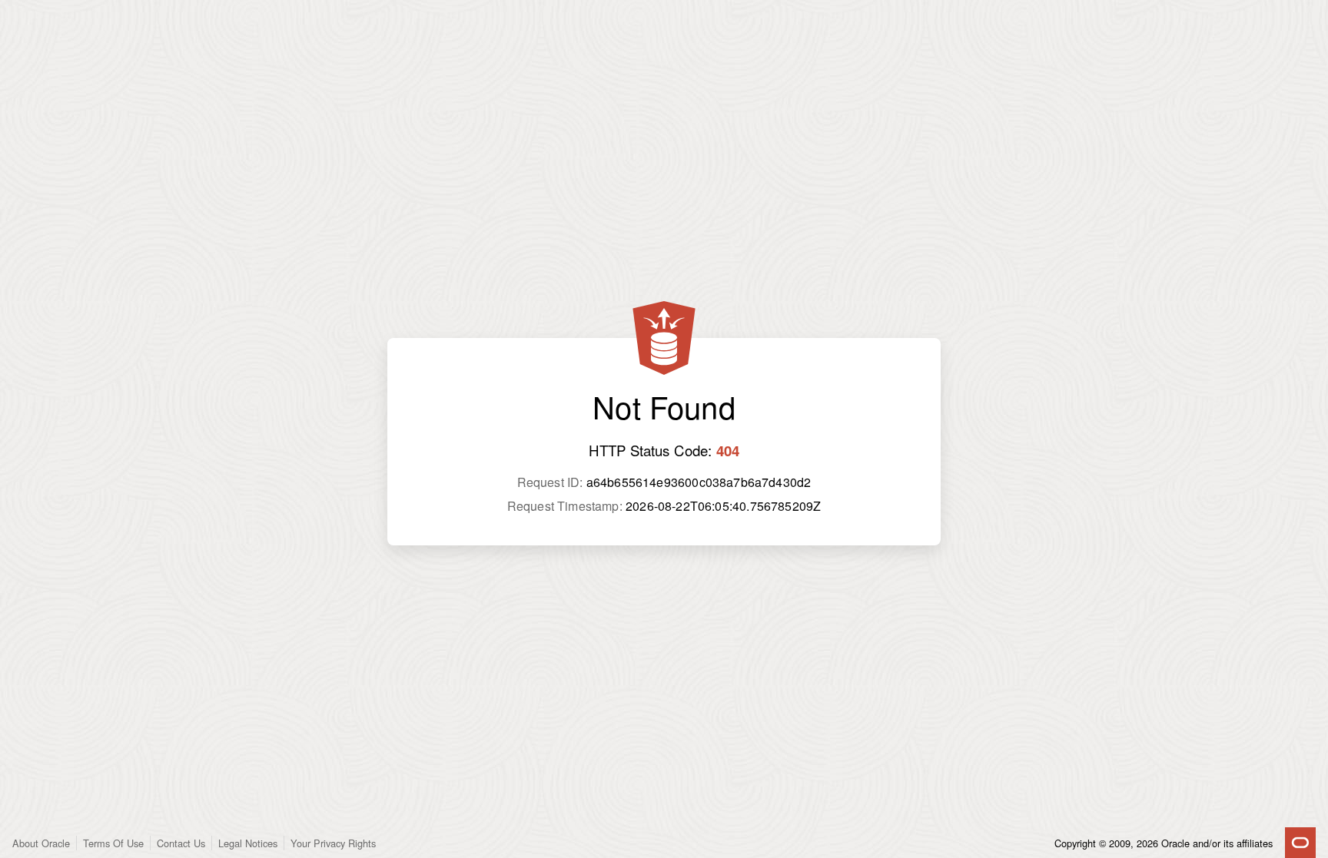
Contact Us (181, 843)
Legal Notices (247, 843)
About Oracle (41, 843)
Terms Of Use (113, 843)
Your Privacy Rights (333, 843)
